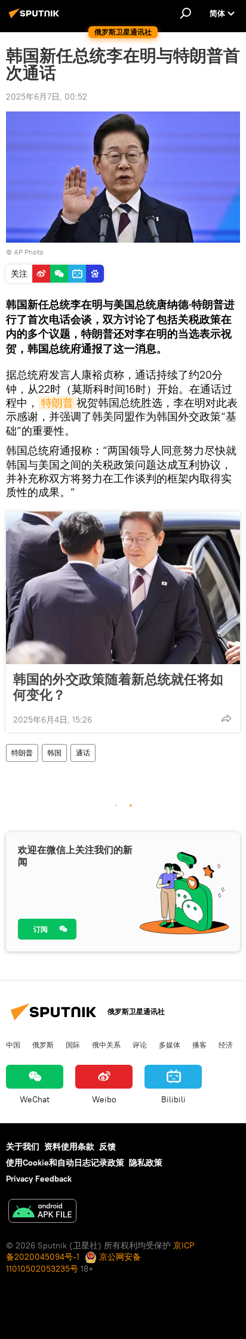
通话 (83, 752)
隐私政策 (145, 1162)
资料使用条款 (69, 1146)
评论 (140, 1044)
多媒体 (169, 1044)
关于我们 (22, 1146)
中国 (13, 1044)
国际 (73, 1044)
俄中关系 (106, 1044)
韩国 (54, 752)
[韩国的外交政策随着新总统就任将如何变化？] (123, 588)
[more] (226, 718)
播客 (199, 1044)
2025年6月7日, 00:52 (46, 96)
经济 (226, 1044)
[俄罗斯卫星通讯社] (36, 18)
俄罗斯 (43, 1044)
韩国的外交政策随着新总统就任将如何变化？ (118, 686)
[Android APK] (42, 1212)
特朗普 (57, 403)
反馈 (107, 1146)
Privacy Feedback (39, 1178)
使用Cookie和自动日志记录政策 (65, 1162)
